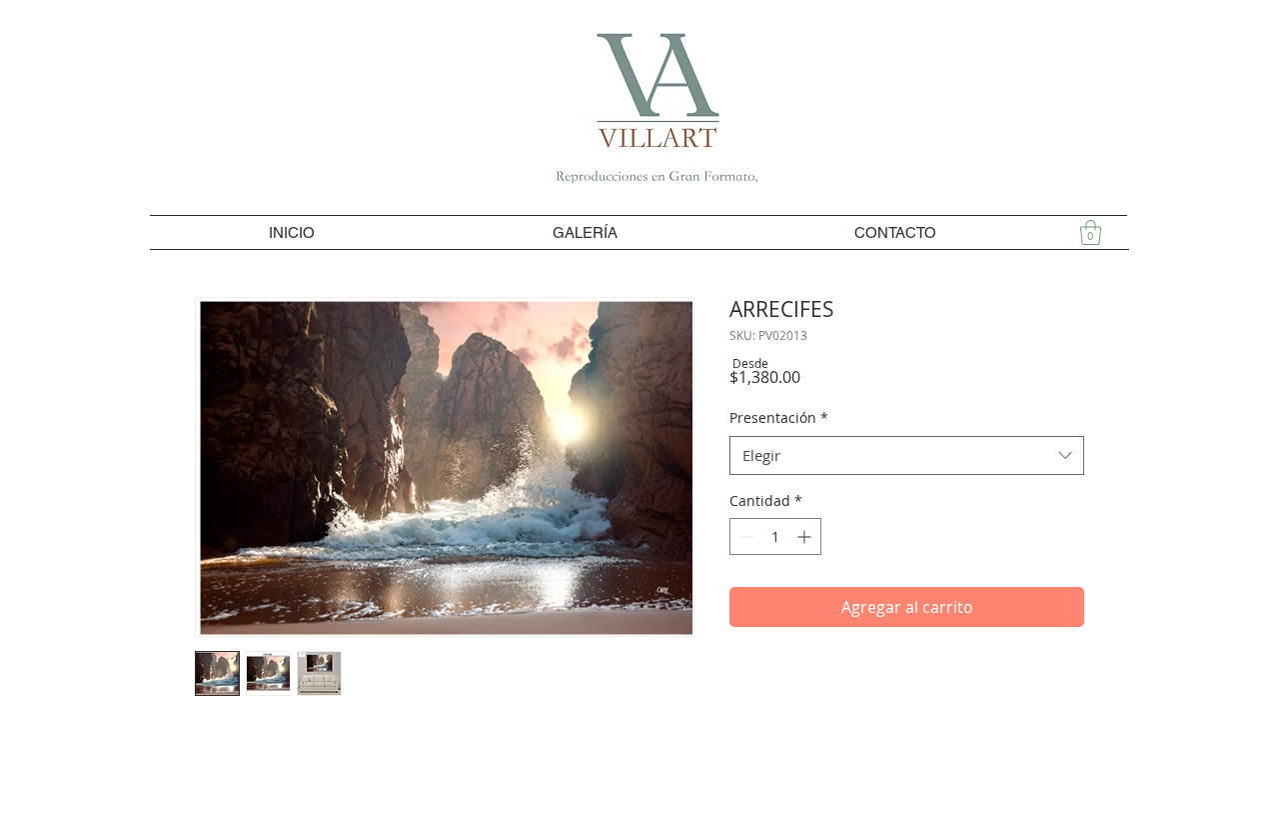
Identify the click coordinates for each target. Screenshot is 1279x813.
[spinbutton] (775, 536)
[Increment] (805, 536)
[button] (1090, 232)
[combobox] (906, 455)
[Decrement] (744, 536)
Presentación (778, 417)
